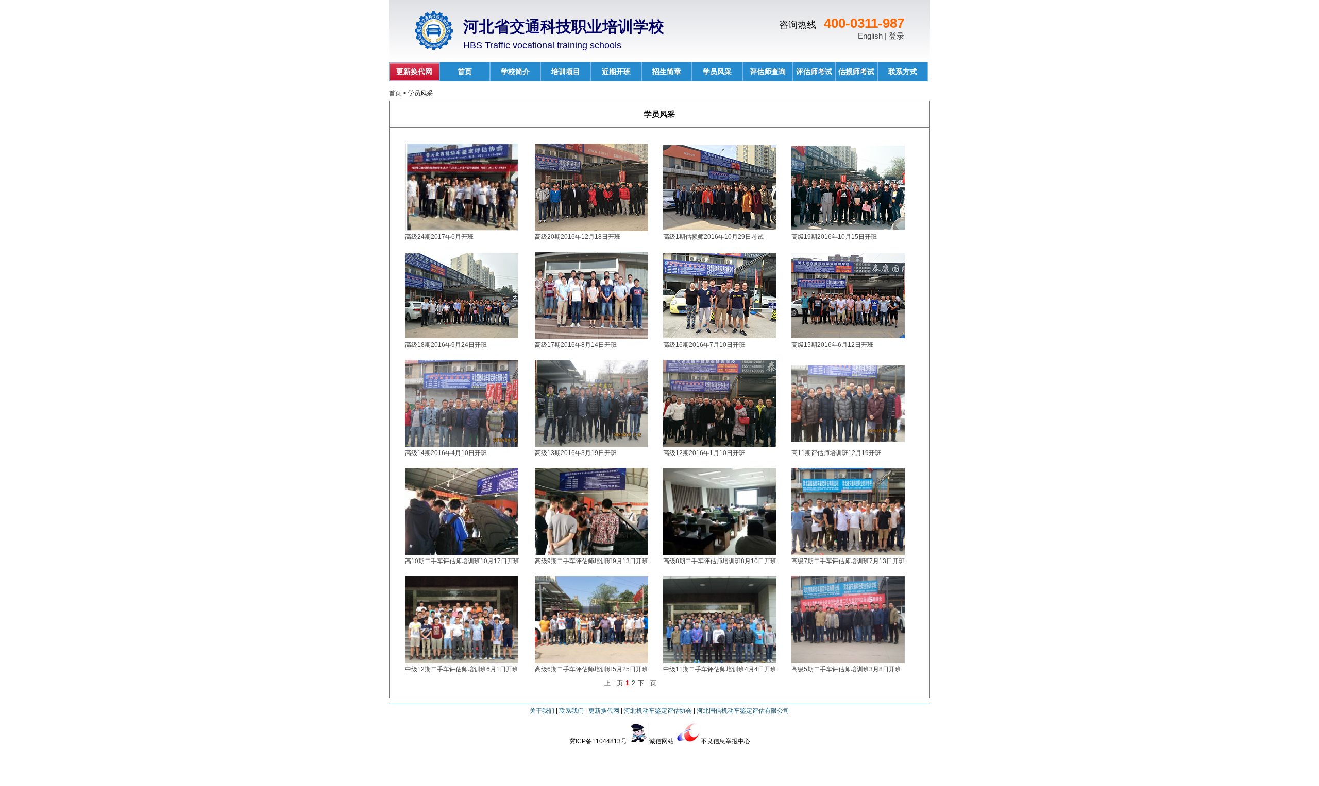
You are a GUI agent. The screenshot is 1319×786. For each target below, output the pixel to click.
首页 (465, 71)
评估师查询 (768, 71)
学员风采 (717, 71)
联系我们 (571, 710)
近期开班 (616, 71)
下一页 (647, 683)
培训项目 (565, 71)
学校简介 (515, 71)
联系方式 (902, 71)
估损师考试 (856, 71)
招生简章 (666, 71)
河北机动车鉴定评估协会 (658, 710)
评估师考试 (814, 71)
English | (873, 35)
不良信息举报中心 (725, 741)
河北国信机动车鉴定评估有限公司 (743, 710)
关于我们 (542, 710)
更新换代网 (414, 71)
